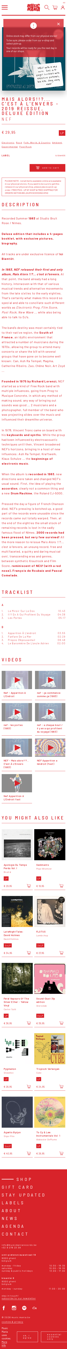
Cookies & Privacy (12, 1322)
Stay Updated (24, 1194)
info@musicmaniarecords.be (19, 1245)
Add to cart (50, 167)
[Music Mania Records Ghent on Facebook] (4, 1308)
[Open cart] (55, 7)
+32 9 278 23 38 (11, 1247)
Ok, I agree (27, 1336)
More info (4, 1343)
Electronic (8, 142)
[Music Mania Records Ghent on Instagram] (14, 1308)
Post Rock (25, 146)
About (12, 1210)
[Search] (47, 7)
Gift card (18, 1187)
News (10, 1218)
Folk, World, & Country (37, 142)
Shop (25, 1179)
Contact (15, 1233)
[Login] (62, 7)
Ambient (57, 142)
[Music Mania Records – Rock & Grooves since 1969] (33, 7)
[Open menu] (5, 7)
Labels (13, 1202)
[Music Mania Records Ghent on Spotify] (24, 1308)
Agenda (13, 1226)
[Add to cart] (29, 886)
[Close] (58, 24)
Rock (19, 142)
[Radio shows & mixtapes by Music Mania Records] (34, 1308)
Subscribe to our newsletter (19, 1298)
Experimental (10, 146)
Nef (7, 119)
